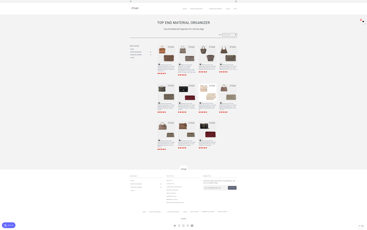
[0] (363, 21)
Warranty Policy (172, 199)
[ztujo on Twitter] (175, 226)
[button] (162, 73)
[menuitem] (183, 9)
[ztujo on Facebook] (179, 226)
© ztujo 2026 (194, 211)
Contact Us (170, 183)
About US (170, 180)
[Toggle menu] (150, 52)
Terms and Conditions (174, 186)
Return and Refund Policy (175, 202)
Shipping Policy (172, 196)
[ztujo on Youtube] (192, 226)
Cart (235, 8)
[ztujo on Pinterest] (187, 226)
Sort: (220, 34)
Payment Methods (172, 190)
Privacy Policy (171, 193)
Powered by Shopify (208, 211)
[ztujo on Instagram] (183, 226)
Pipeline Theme (222, 211)
